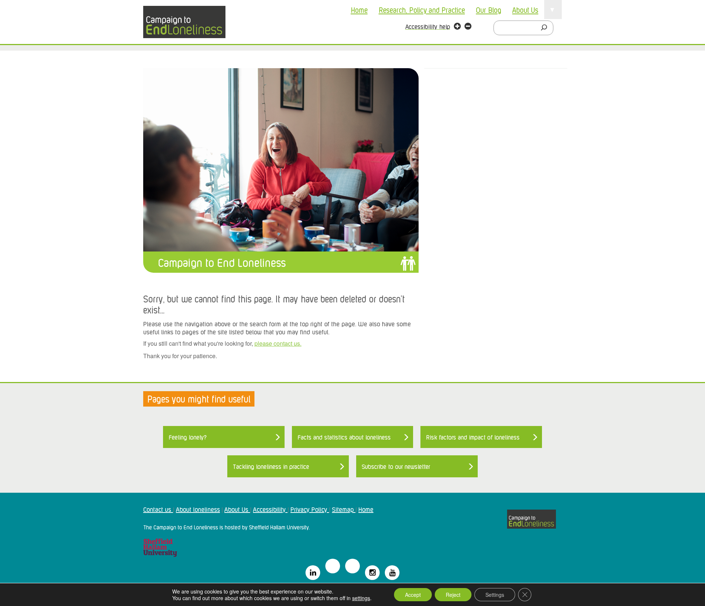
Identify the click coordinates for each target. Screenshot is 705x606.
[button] (457, 27)
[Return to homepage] (184, 22)
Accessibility (270, 509)
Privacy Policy (309, 509)
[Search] (546, 27)
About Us (525, 9)
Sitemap (343, 509)
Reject (453, 594)
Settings (494, 594)
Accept (413, 594)
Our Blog (488, 9)
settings (361, 598)
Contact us (158, 509)
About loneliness (198, 509)
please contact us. (277, 343)
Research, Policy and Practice (422, 9)
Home (359, 9)
